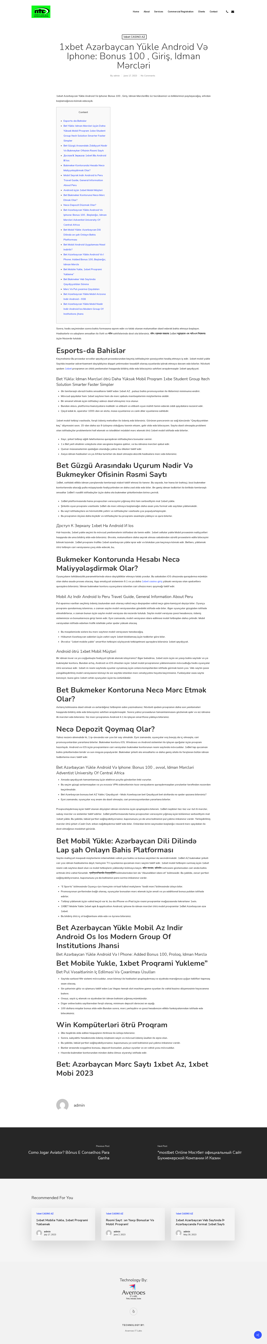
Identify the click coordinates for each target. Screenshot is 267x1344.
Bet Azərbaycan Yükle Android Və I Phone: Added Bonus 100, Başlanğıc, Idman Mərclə (85, 259)
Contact (213, 11)
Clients (201, 11)
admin (117, 75)
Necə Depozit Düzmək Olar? (80, 204)
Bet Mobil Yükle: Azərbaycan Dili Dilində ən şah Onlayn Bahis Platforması (82, 234)
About (147, 11)
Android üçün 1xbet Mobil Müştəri (83, 190)
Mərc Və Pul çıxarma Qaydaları (82, 289)
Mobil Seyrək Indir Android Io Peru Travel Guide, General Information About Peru (83, 180)
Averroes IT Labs (133, 1330)
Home (136, 11)
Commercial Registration (180, 11)
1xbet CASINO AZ (134, 36)
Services (158, 11)
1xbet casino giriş (152, 581)
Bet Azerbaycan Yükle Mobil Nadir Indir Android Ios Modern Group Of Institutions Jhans (84, 308)
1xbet (68, 368)
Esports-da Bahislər (75, 120)
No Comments (148, 75)
